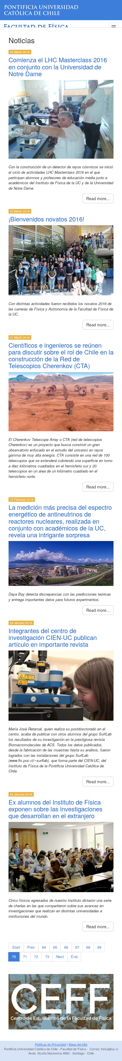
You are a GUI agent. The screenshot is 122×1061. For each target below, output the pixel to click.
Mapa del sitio (78, 1044)
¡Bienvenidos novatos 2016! (46, 218)
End (74, 956)
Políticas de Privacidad (50, 1044)
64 (44, 947)
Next (60, 956)
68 (88, 947)
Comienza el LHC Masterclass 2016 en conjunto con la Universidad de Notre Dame (58, 66)
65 (55, 947)
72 (36, 956)
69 (99, 947)
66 (66, 947)
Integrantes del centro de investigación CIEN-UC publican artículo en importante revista (53, 637)
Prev (31, 947)
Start (16, 947)
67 (77, 947)
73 (47, 956)
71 (25, 956)
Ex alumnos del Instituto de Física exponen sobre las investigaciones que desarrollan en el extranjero (55, 808)
